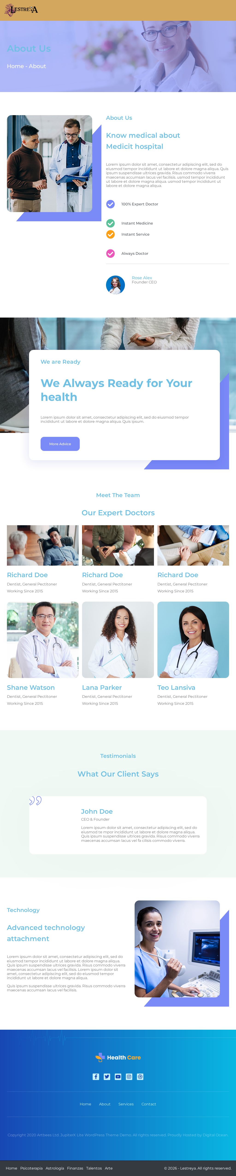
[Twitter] (107, 1077)
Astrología (55, 1168)
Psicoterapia (31, 1168)
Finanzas (75, 1168)
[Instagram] (129, 1077)
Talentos (94, 1168)
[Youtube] (118, 1077)
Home (11, 1168)
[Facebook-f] (96, 1077)
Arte (109, 1168)
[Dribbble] (140, 1077)
